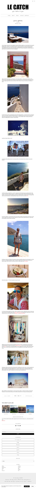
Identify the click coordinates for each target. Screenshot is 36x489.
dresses (18, 444)
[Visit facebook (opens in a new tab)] (17, 396)
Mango (16, 313)
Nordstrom (19, 467)
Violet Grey (3, 466)
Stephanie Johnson (18, 345)
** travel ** (18, 439)
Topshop (19, 312)
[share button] (34, 1)
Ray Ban (16, 312)
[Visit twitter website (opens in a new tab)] (15, 396)
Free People (26, 261)
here (27, 195)
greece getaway (18, 20)
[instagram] (15, 426)
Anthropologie (23, 313)
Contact (22, 15)
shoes (18, 452)
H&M (18, 468)
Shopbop (3, 468)
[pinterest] (17, 426)
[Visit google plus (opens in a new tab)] (19, 396)
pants (18, 449)
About (13, 15)
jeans (18, 447)
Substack (27, 15)
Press (17, 15)
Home (9, 15)
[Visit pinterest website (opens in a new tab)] (6, 28)
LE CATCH (18, 7)
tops (18, 454)
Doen (18, 470)
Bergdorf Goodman (4, 467)
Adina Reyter (3, 470)
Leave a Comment (7, 395)
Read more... (4, 420)
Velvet (18, 313)
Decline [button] (33, 486)
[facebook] (18, 426)
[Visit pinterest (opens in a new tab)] (21, 396)
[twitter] (20, 426)
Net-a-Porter (19, 466)
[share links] (32, 1)
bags (18, 442)
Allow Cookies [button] (27, 486)
